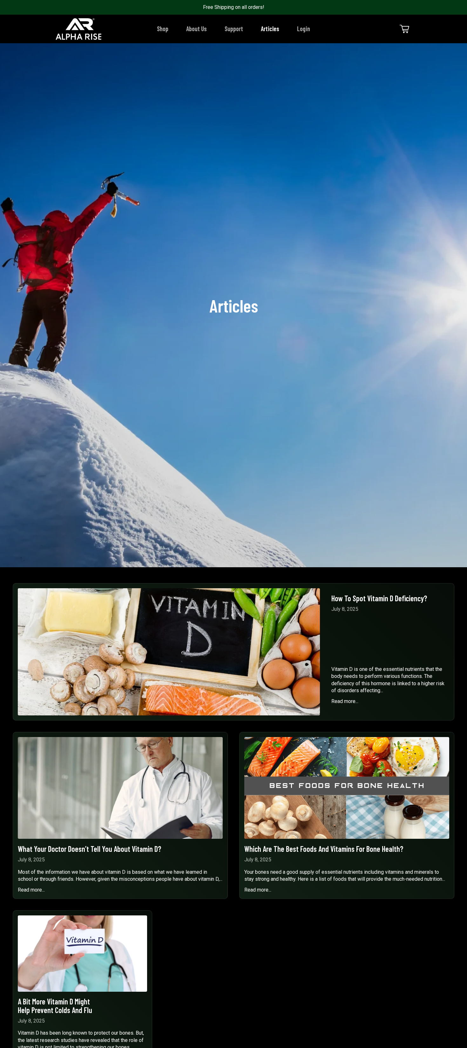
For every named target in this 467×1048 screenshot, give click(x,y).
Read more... (344, 701)
